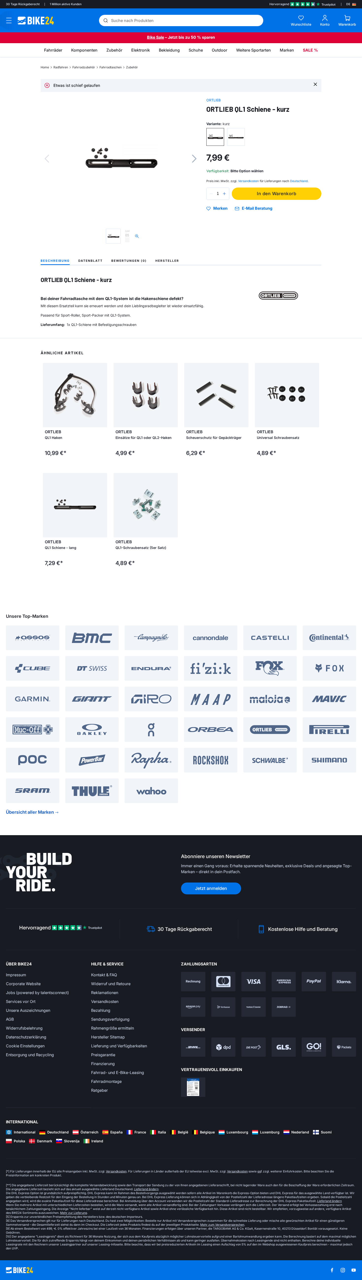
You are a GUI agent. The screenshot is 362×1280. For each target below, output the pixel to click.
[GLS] (284, 1047)
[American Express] (284, 981)
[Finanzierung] (253, 1007)
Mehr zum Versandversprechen (222, 1224)
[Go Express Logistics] (314, 1047)
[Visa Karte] (253, 981)
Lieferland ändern (146, 1189)
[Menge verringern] (211, 194)
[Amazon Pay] (193, 1007)
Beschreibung (55, 261)
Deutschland (299, 181)
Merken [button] (220, 208)
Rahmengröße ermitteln (112, 1028)
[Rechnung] (193, 981)
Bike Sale (155, 37)
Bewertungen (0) (129, 261)
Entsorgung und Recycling (30, 1054)
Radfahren (60, 67)
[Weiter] (194, 158)
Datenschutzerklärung (26, 1037)
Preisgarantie (103, 1054)
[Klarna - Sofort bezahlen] (344, 981)
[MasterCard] (223, 981)
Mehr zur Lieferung (73, 1213)
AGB (10, 1019)
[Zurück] (47, 158)
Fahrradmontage (106, 1081)
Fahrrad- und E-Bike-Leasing (117, 1072)
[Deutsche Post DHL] (193, 1047)
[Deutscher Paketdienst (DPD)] (223, 1047)
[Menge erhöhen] (224, 194)
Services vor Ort (20, 1001)
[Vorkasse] (223, 1007)
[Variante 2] (236, 137)
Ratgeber (99, 1090)
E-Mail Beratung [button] (257, 208)
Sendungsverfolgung (110, 1019)
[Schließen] (315, 84)
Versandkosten (104, 1001)
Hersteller (167, 261)
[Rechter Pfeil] (102, 395)
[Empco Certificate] (193, 1087)
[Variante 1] (215, 137)
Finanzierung (103, 1063)
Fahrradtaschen (110, 67)
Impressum (16, 974)
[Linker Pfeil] (48, 395)
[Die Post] (253, 1047)
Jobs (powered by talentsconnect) (37, 992)
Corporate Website (23, 983)
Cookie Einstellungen (25, 1045)
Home (45, 67)
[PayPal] (314, 981)
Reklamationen (104, 992)
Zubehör (132, 67)
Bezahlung (100, 1010)
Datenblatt (90, 261)
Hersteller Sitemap (108, 1037)
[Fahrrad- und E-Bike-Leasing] (284, 1007)
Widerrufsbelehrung (24, 1028)
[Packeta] (344, 1047)
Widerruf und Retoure (111, 983)
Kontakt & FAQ (104, 974)
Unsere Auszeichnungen (28, 1010)
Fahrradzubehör (83, 67)
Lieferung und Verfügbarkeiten (119, 1045)
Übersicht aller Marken (30, 812)
